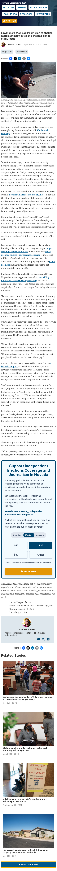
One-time (17, 535)
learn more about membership (37, 563)
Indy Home (8, 7)
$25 (41, 545)
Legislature (7, 51)
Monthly (28, 535)
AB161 (40, 130)
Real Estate (22, 51)
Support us (9, 21)
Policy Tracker (38, 7)
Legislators (10, 14)
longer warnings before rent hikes (26, 250)
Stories (21, 7)
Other (40, 554)
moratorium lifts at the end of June (25, 195)
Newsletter (43, 14)
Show (28, 864)
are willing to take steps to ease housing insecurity (26, 279)
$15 (16, 545)
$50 (16, 554)
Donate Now (28, 571)
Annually (40, 535)
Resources (26, 14)
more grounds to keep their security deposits (25, 253)
